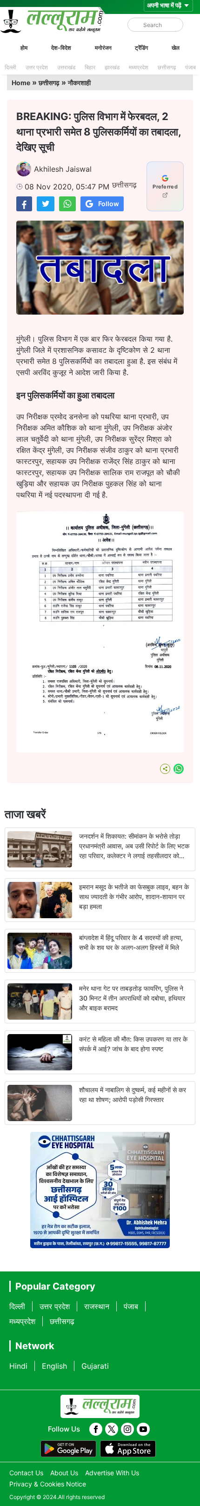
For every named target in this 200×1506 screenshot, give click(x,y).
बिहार (90, 67)
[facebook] (96, 1429)
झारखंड (112, 67)
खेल (176, 47)
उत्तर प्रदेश (37, 67)
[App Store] (128, 1448)
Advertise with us (112, 1473)
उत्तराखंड (66, 67)
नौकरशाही (79, 83)
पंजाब (190, 67)
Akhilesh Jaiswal (63, 169)
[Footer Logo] (100, 1406)
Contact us (26, 1473)
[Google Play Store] (68, 1448)
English (54, 1366)
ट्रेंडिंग (141, 47)
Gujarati (95, 1366)
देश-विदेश (61, 47)
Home (21, 83)
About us (64, 1473)
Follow (108, 204)
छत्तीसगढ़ (167, 67)
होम (23, 47)
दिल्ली (10, 67)
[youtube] (143, 1429)
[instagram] (127, 1429)
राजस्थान (96, 1306)
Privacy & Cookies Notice (47, 1484)
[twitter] (111, 1429)
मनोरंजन (103, 47)
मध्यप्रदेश (138, 67)
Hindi (18, 1366)
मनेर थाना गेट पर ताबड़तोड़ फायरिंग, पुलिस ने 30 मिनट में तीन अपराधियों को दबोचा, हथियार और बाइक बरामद (132, 998)
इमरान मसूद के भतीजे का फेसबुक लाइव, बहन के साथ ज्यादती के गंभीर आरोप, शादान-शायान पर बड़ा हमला (134, 896)
